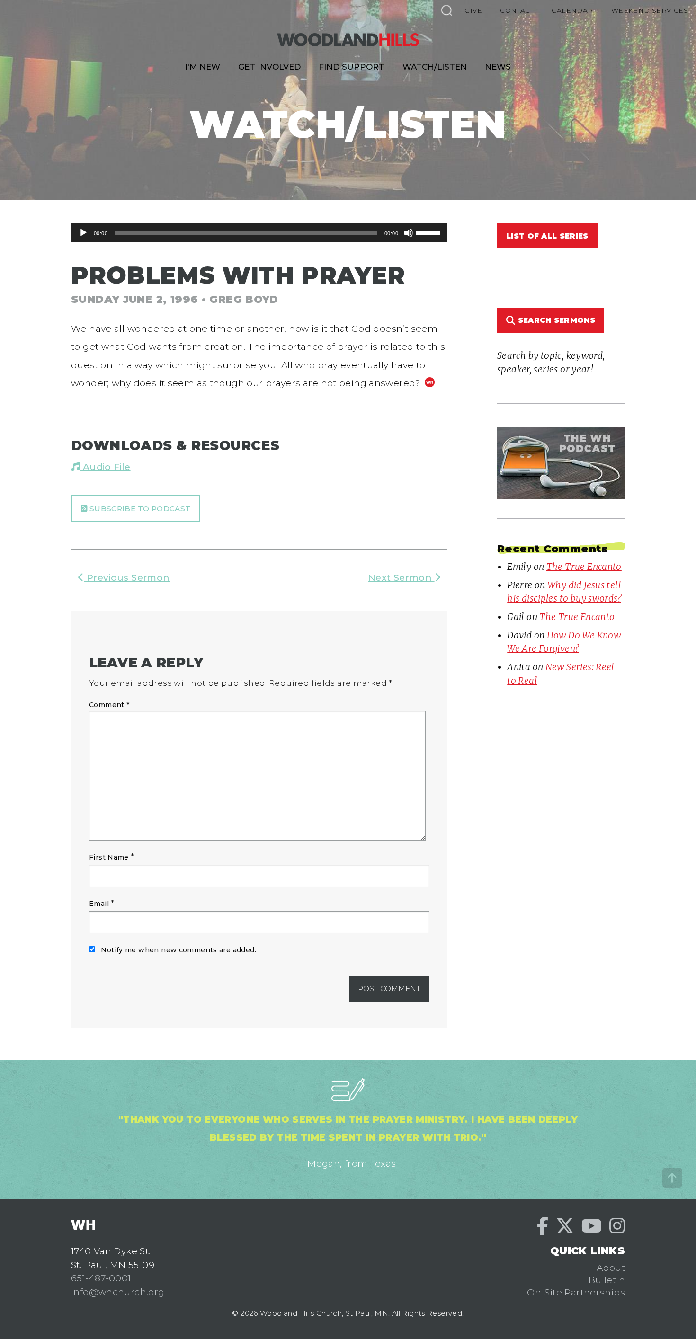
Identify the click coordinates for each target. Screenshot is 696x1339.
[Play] (83, 233)
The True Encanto (584, 566)
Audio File (105, 466)
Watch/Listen (434, 66)
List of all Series (547, 235)
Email (99, 903)
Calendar (572, 10)
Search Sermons (555, 320)
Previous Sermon (127, 577)
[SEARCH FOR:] (446, 10)
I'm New (202, 66)
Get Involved (269, 66)
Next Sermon (401, 577)
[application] (259, 232)
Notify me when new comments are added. (178, 950)
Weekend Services (649, 10)
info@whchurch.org (118, 1291)
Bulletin (607, 1280)
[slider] (429, 231)
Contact (517, 10)
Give (473, 10)
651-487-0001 (101, 1278)
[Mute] (408, 233)
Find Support (351, 66)
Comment (109, 705)
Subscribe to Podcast (138, 508)
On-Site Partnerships (576, 1292)
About (611, 1267)
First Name (109, 857)
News (498, 66)
